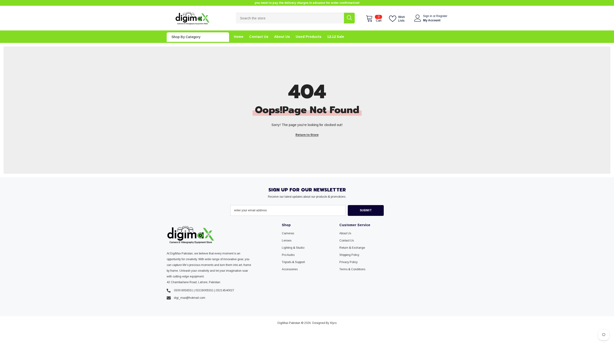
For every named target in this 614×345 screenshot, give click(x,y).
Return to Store (307, 135)
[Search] (295, 18)
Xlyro (333, 323)
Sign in (428, 16)
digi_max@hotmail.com (189, 297)
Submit (366, 210)
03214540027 (225, 290)
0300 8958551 (183, 290)
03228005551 (204, 290)
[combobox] (290, 18)
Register (441, 16)
